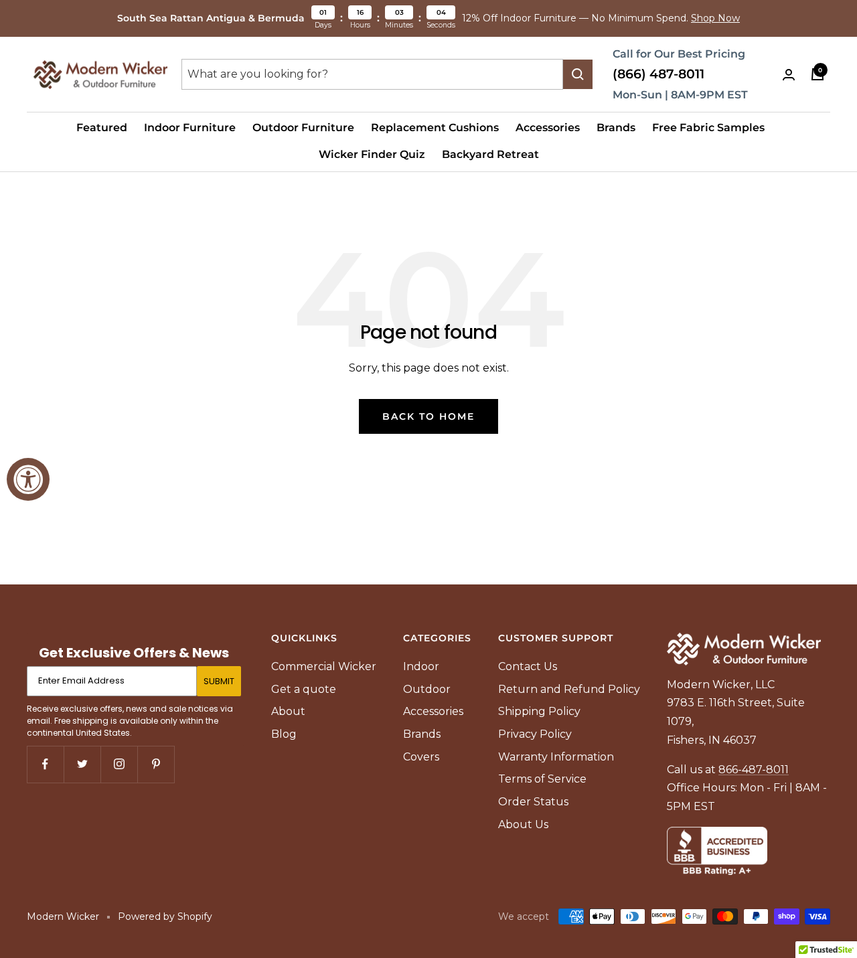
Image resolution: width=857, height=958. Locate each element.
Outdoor (427, 689)
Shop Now (715, 18)
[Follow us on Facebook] (45, 764)
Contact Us (527, 666)
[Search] (578, 74)
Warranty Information (556, 756)
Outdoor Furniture (303, 127)
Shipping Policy (539, 711)
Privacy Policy (535, 734)
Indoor (421, 666)
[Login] (789, 74)
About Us (523, 824)
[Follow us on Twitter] (82, 764)
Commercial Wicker (323, 666)
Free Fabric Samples (708, 127)
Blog (284, 734)
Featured (101, 127)
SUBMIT (219, 681)
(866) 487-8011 (658, 74)
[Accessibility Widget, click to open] (28, 479)
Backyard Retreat (490, 154)
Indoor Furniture (190, 127)
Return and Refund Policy (569, 689)
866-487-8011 (753, 769)
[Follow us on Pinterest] (155, 764)
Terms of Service (542, 779)
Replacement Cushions (435, 127)
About (288, 711)
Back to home (428, 416)
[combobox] (372, 74)
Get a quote (303, 689)
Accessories (548, 127)
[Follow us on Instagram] (118, 764)
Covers (421, 756)
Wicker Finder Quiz (372, 154)
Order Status (533, 801)
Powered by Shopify (165, 916)
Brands (616, 127)
